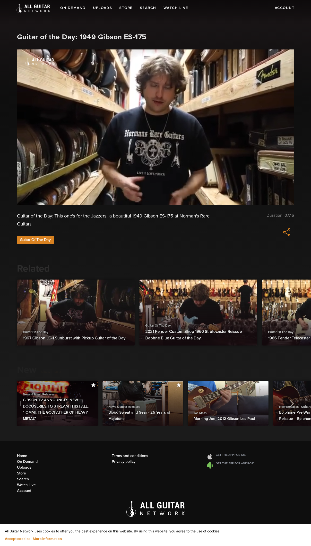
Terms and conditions (130, 455)
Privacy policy (124, 461)
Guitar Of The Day (35, 239)
